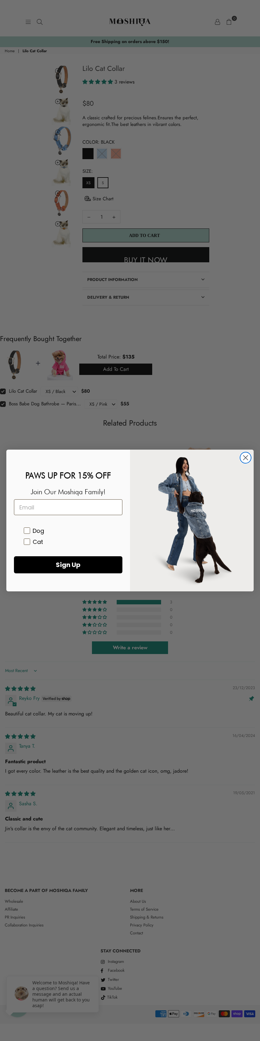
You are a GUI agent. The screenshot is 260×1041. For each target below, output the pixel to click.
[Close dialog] (245, 457)
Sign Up (68, 564)
